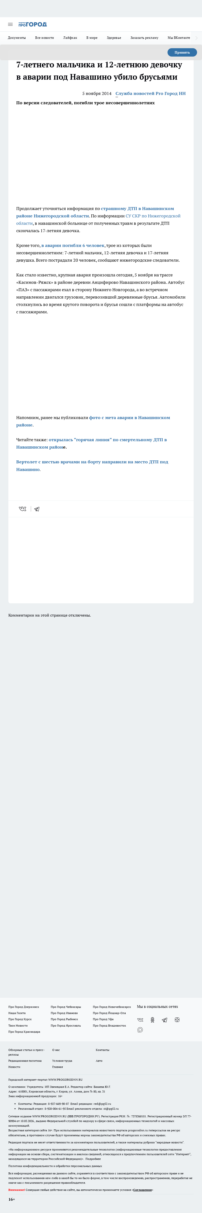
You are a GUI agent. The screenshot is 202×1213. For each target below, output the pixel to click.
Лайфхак (70, 37)
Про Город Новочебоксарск (112, 1007)
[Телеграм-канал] (165, 1020)
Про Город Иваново (64, 1013)
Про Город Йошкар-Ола (109, 1013)
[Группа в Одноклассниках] (152, 1020)
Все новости (44, 37)
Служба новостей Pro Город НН (151, 93)
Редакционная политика (25, 1060)
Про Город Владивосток (109, 1025)
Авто (99, 1060)
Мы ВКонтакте (179, 37)
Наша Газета (17, 1013)
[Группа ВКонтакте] (140, 1020)
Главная (57, 1067)
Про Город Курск (20, 1019)
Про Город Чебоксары (66, 1007)
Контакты (102, 1050)
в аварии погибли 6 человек (72, 245)
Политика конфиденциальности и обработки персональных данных (55, 1166)
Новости (14, 1067)
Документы (17, 37)
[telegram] (38, 508)
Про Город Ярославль (66, 1025)
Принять (182, 52)
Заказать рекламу (144, 37)
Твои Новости (18, 1025)
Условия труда (62, 1060)
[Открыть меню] (10, 24)
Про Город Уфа (103, 1019)
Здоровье (114, 37)
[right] (196, 38)
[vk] (23, 508)
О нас (56, 1050)
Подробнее (93, 1159)
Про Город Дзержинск (23, 1007)
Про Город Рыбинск (64, 1019)
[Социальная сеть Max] (140, 1030)
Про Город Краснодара (24, 1031)
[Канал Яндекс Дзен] (177, 1020)
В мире (92, 37)
